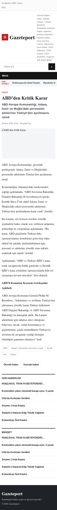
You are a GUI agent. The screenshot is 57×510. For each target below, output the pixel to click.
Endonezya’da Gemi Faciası (26, 83)
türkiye (13, 354)
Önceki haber (11, 364)
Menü (5, 75)
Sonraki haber (31, 364)
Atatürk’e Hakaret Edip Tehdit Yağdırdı (23, 413)
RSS (4, 7)
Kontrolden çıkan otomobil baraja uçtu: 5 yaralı (27, 391)
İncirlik (50, 348)
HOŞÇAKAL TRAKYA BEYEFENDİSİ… (23, 383)
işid (4, 354)
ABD (5, 348)
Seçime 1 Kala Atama (13, 405)
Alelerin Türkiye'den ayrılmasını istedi (27, 348)
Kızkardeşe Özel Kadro (14, 420)
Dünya (5, 92)
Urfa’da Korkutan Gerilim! (16, 398)
